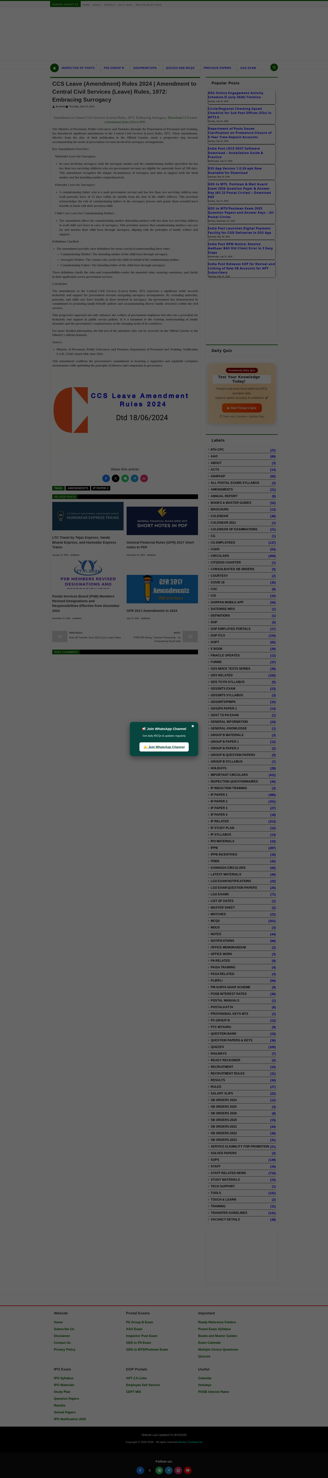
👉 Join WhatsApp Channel (164, 747)
